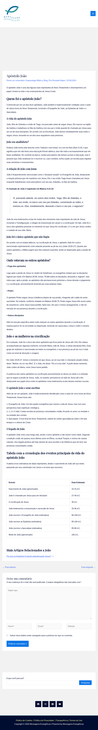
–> (30, 556)
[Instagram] (45, 704)
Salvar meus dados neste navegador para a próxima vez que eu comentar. (41, 635)
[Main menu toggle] (93, 13)
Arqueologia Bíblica (34, 80)
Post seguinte (88, 567)
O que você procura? (15, 678)
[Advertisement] (49, 45)
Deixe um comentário (16, 80)
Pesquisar (85, 683)
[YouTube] (60, 704)
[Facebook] (38, 704)
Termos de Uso (75, 720)
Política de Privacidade (44, 720)
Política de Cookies (24, 720)
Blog (46, 80)
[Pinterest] (53, 704)
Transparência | (62, 720)
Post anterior (9, 567)
